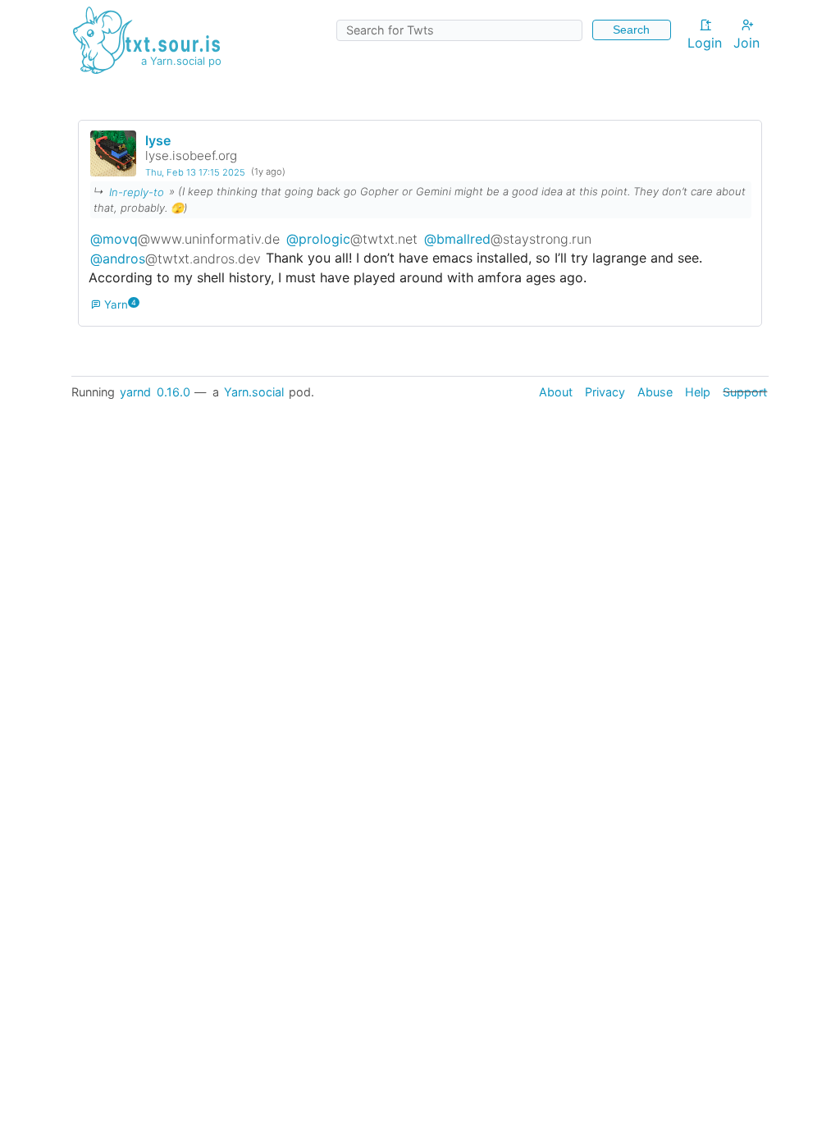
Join (746, 42)
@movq (185, 238)
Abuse (655, 392)
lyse (158, 140)
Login (704, 42)
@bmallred (507, 238)
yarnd (135, 392)
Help (697, 392)
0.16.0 (173, 392)
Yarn (115, 304)
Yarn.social (254, 392)
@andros (175, 257)
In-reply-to (136, 191)
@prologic (352, 238)
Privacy (605, 392)
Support (745, 392)
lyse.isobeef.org (191, 155)
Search (631, 29)
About (556, 392)
